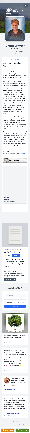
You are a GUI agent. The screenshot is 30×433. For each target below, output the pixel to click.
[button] (15, 323)
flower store (22, 154)
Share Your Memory (10, 279)
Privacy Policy (11, 426)
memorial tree (23, 152)
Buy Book (16, 255)
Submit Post (15, 306)
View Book (7, 255)
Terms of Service (19, 426)
